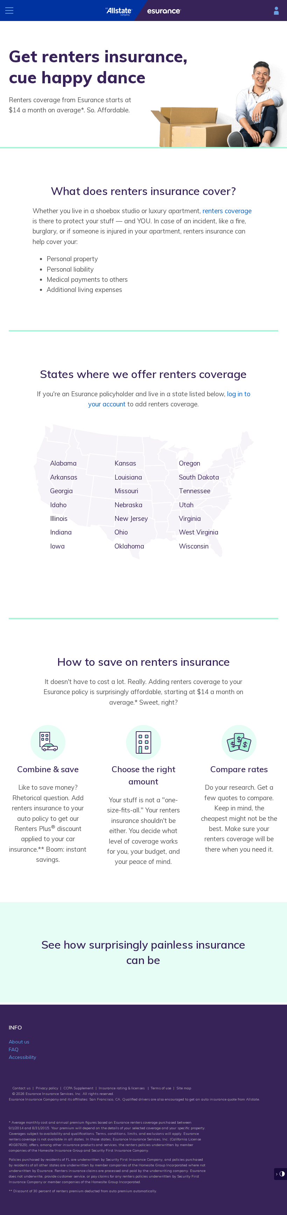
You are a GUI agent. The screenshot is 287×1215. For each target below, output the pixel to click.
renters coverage (227, 211)
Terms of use (161, 1088)
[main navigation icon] (11, 11)
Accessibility (22, 1057)
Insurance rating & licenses (122, 1088)
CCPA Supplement (78, 1088)
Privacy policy (47, 1088)
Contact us (21, 1088)
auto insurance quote (219, 1099)
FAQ (14, 1049)
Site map (183, 1088)
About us (19, 1042)
